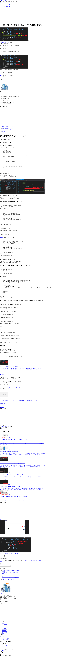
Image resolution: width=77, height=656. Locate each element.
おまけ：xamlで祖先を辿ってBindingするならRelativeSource (13, 129)
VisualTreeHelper (3, 73)
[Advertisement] (38, 15)
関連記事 (3, 132)
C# (1, 407)
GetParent (1, 75)
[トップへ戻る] (0, 654)
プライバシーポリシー (6, 638)
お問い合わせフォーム (6, 639)
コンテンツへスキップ (4, 0)
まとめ (3, 131)
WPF (3, 407)
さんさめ (1, 593)
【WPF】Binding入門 (8, 645)
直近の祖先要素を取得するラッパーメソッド (10, 126)
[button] (10, 42)
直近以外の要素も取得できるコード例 (9, 128)
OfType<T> (2, 237)
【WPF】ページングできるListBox (8, 579)
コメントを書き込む (3, 558)
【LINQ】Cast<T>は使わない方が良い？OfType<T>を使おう (11, 387)
